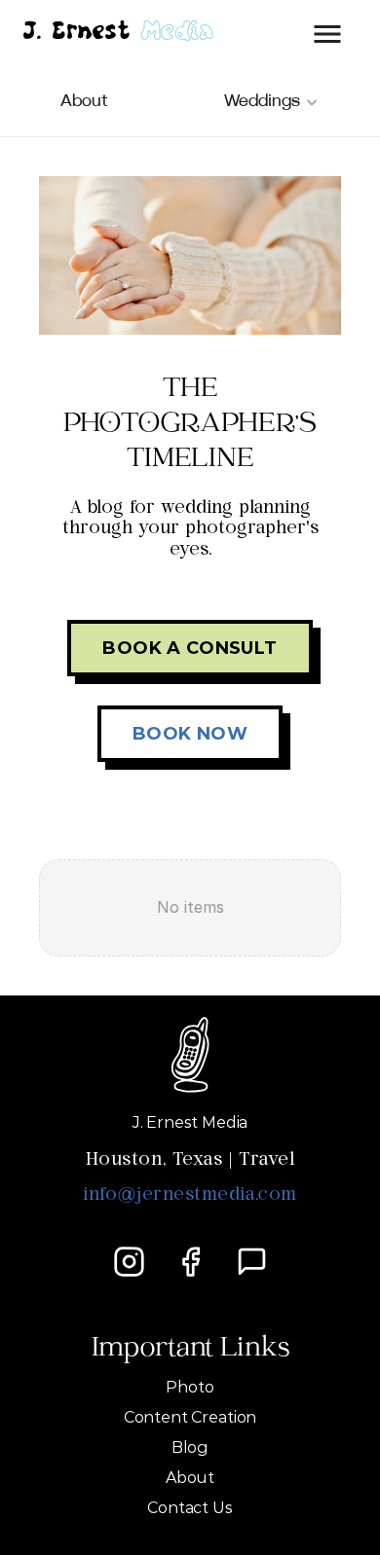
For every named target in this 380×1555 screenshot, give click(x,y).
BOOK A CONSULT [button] (189, 648)
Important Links (190, 1350)
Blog (190, 1447)
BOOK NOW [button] (190, 733)
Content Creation (190, 1417)
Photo (189, 1387)
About (190, 1477)
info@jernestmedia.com (189, 1195)
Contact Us (189, 1508)
